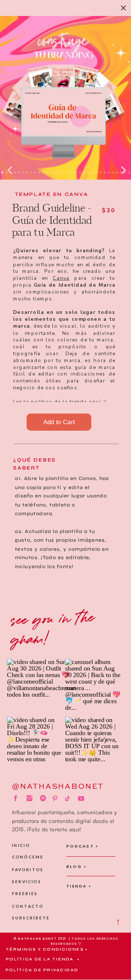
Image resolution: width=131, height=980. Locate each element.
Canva (61, 278)
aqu (94, 401)
